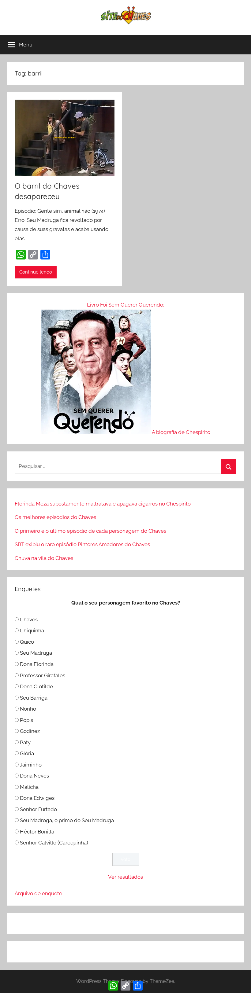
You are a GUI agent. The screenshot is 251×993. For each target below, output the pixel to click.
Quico (27, 642)
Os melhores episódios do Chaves (55, 517)
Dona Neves (34, 776)
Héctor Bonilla (37, 832)
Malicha (29, 787)
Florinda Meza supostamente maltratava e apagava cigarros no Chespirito (103, 504)
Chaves (29, 619)
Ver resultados (125, 877)
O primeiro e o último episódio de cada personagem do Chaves (90, 531)
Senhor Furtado (38, 809)
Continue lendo (35, 272)
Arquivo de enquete (38, 893)
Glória (27, 753)
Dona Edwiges (37, 798)
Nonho (28, 709)
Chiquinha (32, 630)
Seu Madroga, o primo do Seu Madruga (67, 820)
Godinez (30, 731)
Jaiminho (31, 765)
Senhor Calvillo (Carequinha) (54, 843)
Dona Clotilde (36, 686)
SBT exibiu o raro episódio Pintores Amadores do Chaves (82, 544)
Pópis (26, 720)
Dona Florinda (37, 664)
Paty (25, 742)
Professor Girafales (42, 675)
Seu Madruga (36, 653)
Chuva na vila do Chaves (44, 558)
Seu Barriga (33, 698)
